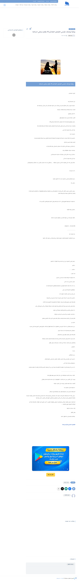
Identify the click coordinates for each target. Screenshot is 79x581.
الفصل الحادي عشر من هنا (68, 424)
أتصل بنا (34, 1)
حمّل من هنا (51, 474)
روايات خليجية (41, 4)
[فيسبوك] (4, 1)
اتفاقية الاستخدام (53, 1)
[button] (69, 488)
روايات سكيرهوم (60, 578)
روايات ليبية (34, 4)
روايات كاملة (54, 4)
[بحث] (5, 5)
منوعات (17, 4)
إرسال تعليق (70, 564)
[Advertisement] (39, 18)
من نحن (47, 1)
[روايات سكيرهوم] (67, 3)
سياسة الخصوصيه (41, 1)
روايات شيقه (66, 482)
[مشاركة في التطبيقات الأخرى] (58, 488)
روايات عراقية (47, 4)
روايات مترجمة (27, 4)
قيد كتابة (21, 4)
